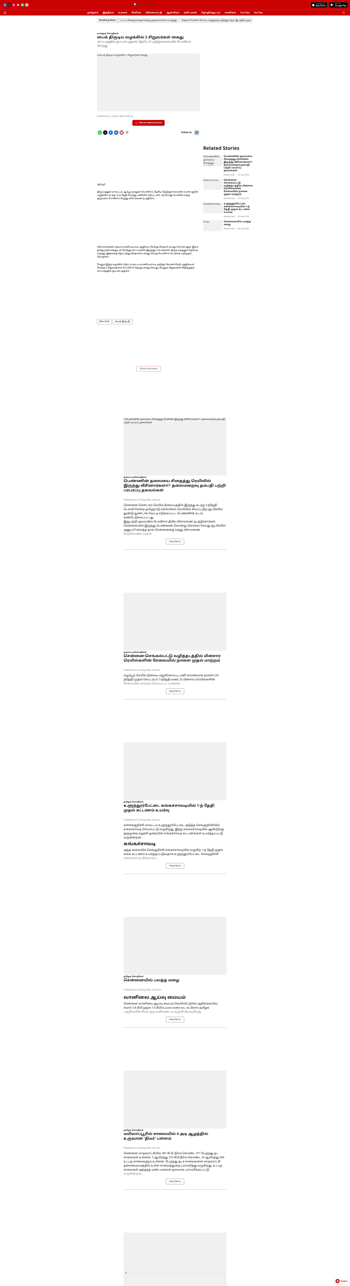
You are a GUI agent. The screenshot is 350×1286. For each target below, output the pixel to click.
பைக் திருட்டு (122, 321)
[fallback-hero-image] (213, 160)
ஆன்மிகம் (173, 12)
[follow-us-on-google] (196, 132)
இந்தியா (108, 12)
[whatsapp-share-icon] (100, 134)
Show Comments (148, 368)
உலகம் (122, 12)
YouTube (245, 12)
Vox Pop (258, 12)
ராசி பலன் (190, 12)
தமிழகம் (92, 12)
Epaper (344, 1281)
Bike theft (104, 321)
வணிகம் (230, 12)
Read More (175, 541)
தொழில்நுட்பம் (210, 12)
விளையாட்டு (154, 12)
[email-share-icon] (121, 134)
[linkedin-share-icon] (116, 134)
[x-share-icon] (105, 134)
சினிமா (136, 12)
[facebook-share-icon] (111, 134)
